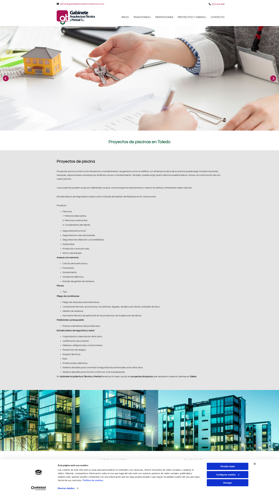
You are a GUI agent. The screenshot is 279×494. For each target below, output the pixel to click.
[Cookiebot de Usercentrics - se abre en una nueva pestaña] (38, 488)
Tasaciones (141, 17)
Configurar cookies (226, 474)
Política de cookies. (93, 480)
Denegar (227, 483)
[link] (140, 17)
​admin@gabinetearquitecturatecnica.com (82, 4)
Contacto (218, 17)
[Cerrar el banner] (255, 464)
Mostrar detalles (66, 488)
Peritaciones (164, 17)
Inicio (125, 17)
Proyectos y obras (191, 17)
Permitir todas (227, 466)
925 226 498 (218, 4)
